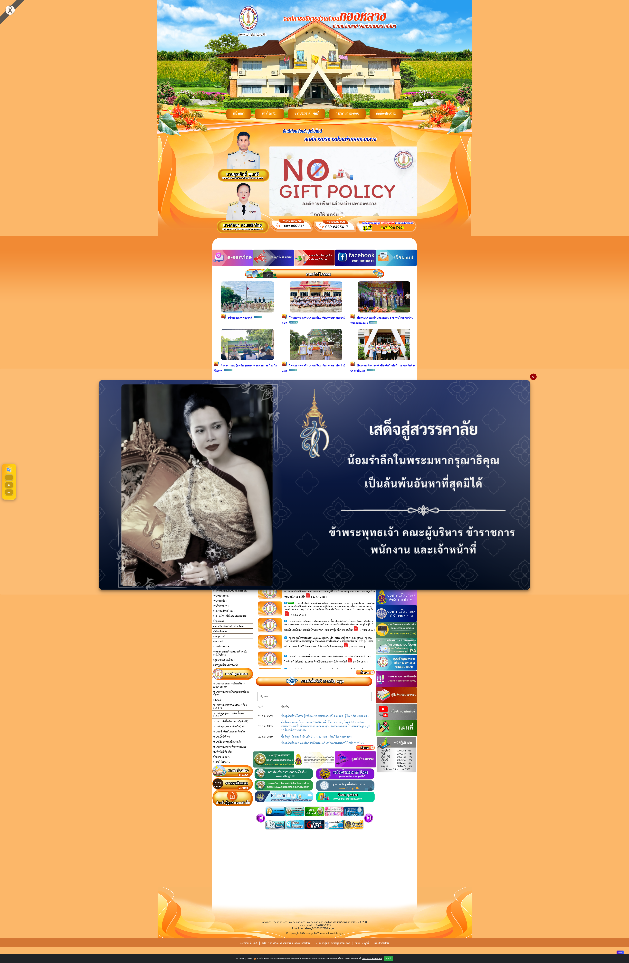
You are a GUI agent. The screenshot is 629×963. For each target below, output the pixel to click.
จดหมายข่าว (219, 641)
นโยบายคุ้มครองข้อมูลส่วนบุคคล (332, 943)
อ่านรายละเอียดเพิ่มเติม (372, 958)
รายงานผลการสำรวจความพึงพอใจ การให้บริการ (230, 653)
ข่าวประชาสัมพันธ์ (306, 113)
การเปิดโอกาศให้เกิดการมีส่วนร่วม (230, 615)
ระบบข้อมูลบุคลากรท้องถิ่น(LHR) (229, 726)
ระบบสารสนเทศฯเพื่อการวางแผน (230, 746)
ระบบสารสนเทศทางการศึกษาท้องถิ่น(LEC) (230, 706)
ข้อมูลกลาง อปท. (221, 756)
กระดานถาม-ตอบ (347, 113)
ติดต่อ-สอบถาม (386, 113)
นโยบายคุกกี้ (362, 943)
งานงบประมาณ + (222, 595)
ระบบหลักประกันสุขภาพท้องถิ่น (229, 731)
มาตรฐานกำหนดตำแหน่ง (225, 664)
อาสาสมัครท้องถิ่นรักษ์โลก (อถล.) (229, 626)
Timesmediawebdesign (330, 933)
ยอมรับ (388, 958)
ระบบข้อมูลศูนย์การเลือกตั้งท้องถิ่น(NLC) (228, 714)
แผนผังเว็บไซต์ (381, 943)
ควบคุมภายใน (220, 636)
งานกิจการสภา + (221, 605)
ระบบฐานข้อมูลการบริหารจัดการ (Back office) (229, 685)
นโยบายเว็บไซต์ (248, 943)
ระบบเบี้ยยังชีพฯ (221, 736)
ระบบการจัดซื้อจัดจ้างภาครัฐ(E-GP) (230, 721)
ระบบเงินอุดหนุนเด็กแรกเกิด (227, 741)
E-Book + (218, 699)
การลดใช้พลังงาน (221, 761)
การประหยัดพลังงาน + (224, 610)
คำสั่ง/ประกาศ (220, 631)
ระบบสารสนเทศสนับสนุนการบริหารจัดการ (231, 693)
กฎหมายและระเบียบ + (224, 659)
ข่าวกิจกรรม (269, 113)
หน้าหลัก (239, 113)
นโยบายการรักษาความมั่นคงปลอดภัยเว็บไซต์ (286, 943)
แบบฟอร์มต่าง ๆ (221, 646)
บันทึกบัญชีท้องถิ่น (222, 751)
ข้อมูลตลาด (218, 621)
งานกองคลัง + (220, 600)
